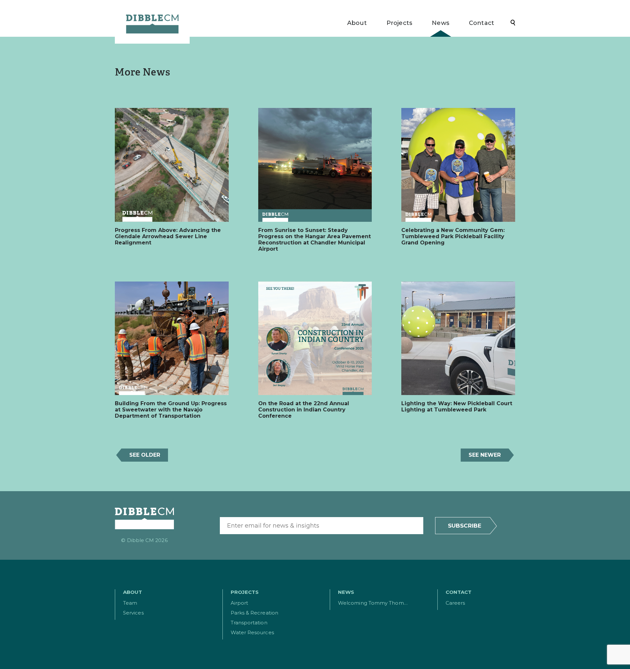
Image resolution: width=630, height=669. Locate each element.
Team (130, 603)
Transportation (249, 622)
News (440, 23)
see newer (485, 455)
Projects (399, 23)
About (357, 23)
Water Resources (252, 632)
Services (133, 613)
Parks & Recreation (254, 613)
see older (144, 455)
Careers (455, 603)
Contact (481, 23)
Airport (239, 603)
